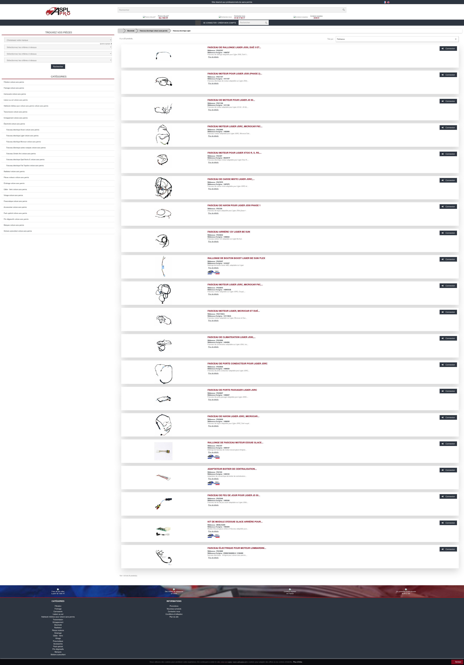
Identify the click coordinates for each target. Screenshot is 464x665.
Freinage (58, 609)
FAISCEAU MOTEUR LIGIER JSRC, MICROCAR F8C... (235, 126)
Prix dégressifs (58, 649)
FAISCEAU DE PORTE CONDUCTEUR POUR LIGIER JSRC (237, 363)
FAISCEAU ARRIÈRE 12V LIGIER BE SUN (229, 231)
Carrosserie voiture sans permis (15, 94)
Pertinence (397, 39)
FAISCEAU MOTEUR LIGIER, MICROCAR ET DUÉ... (234, 310)
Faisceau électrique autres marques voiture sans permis (25, 147)
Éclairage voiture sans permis (14, 183)
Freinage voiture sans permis (14, 88)
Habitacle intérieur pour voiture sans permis (58, 617)
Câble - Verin (58, 635)
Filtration (58, 606)
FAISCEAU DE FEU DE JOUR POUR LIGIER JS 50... (234, 495)
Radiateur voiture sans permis (14, 171)
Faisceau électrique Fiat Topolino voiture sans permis (24, 165)
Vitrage (58, 638)
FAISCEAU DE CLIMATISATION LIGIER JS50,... (231, 337)
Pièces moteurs (58, 630)
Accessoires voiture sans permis (15, 207)
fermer (458, 662)
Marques (58, 652)
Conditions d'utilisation (174, 614)
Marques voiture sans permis (14, 225)
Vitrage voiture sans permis (13, 195)
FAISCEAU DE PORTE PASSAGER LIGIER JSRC (232, 389)
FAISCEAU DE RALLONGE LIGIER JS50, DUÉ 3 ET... (234, 47)
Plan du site (174, 617)
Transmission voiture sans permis (15, 112)
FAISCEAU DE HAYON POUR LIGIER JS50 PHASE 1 (234, 205)
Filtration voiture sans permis (14, 82)
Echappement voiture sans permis (16, 118)
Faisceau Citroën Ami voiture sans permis (20, 153)
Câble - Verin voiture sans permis (15, 189)
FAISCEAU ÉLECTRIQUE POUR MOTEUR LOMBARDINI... (237, 548)
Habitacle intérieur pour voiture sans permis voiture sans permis (26, 106)
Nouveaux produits (174, 609)
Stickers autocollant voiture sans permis (18, 231)
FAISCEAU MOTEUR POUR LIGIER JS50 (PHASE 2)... (235, 73)
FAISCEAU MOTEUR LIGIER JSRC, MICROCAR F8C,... (235, 284)
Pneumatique (58, 641)
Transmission (58, 619)
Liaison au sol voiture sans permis (16, 100)
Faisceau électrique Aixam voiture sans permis (22, 129)
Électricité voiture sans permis (14, 124)
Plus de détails (213, 57)
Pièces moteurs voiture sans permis (16, 177)
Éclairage (58, 633)
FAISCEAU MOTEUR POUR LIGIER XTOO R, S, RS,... (234, 152)
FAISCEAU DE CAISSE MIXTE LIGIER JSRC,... (231, 179)
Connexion (450, 48)
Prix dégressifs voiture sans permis (16, 219)
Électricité (58, 625)
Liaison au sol (58, 614)
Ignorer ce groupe (105, 44)
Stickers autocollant (58, 654)
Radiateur (58, 627)
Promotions (174, 606)
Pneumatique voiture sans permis (15, 201)
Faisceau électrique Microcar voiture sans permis (23, 141)
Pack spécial (58, 646)
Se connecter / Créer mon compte (219, 23)
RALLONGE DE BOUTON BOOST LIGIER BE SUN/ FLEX (236, 258)
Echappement (58, 622)
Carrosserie (58, 611)
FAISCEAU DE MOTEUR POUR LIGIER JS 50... (231, 100)
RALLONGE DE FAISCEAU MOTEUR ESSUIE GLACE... (235, 442)
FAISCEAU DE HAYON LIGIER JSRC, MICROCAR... (233, 416)
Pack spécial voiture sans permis (15, 213)
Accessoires (58, 643)
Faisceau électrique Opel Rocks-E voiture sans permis (25, 159)
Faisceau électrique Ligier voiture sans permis (22, 135)
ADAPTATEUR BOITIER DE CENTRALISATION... (232, 468)
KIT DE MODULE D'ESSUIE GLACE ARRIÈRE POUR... (235, 521)
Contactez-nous (174, 611)
